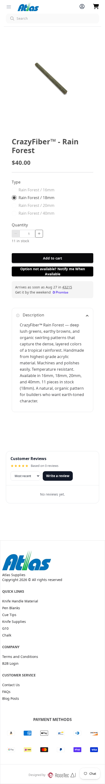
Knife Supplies (14, 621)
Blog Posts (10, 698)
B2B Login (10, 663)
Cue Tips (9, 614)
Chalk (6, 635)
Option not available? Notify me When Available (52, 271)
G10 (5, 628)
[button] (52, 18)
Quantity (20, 225)
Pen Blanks (11, 608)
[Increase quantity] (39, 234)
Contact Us (11, 685)
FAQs (6, 691)
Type (16, 182)
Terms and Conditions (20, 656)
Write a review (57, 476)
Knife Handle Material (20, 601)
